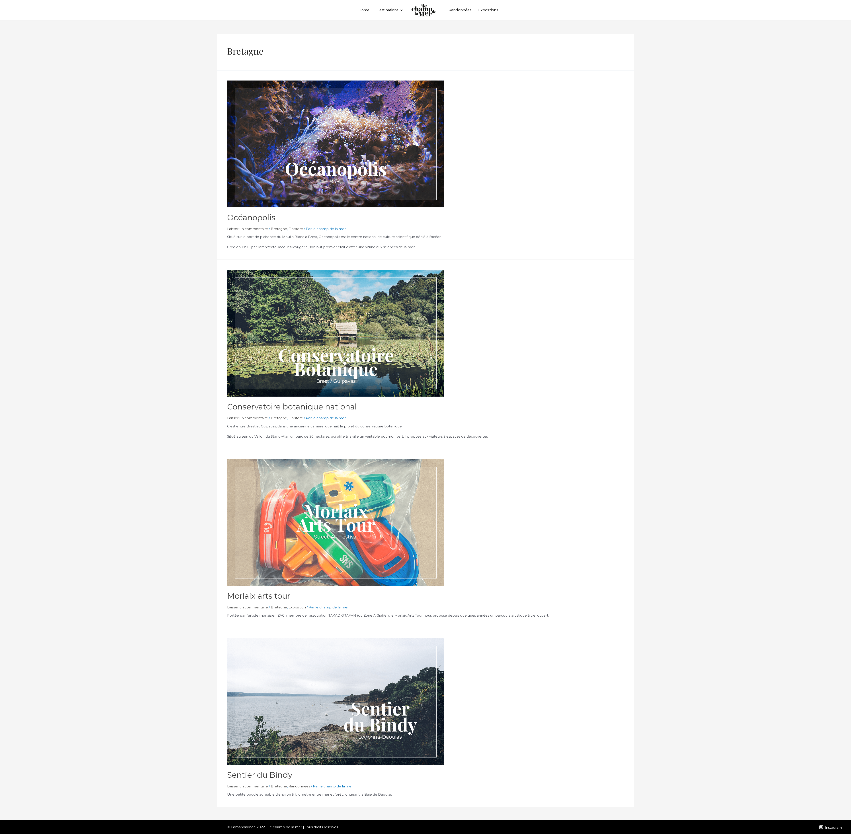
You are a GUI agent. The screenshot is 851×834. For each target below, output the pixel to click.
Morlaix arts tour (258, 596)
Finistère (296, 229)
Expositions (488, 10)
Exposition (297, 607)
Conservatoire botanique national (292, 406)
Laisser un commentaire (247, 229)
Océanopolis (251, 217)
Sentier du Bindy (259, 775)
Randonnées (460, 10)
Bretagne (279, 229)
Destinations (387, 10)
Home (364, 10)
